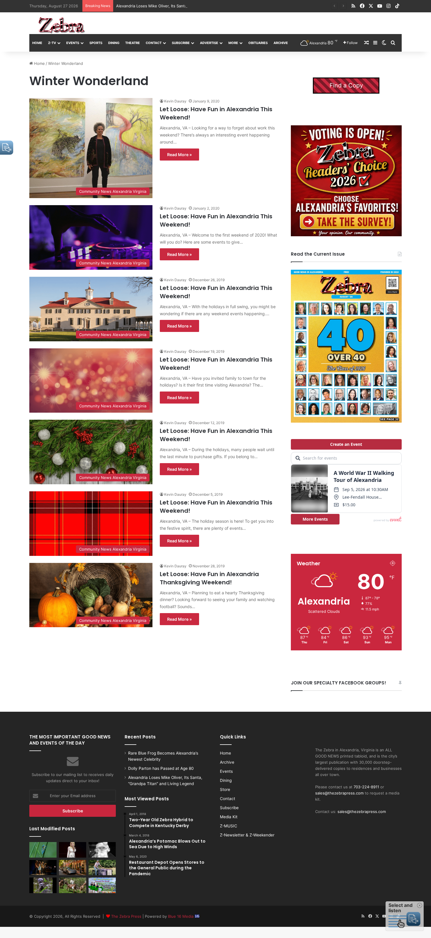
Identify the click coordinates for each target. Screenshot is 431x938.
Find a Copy (346, 85)
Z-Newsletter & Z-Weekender (247, 835)
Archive (281, 43)
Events (72, 43)
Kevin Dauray (175, 101)
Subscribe (181, 43)
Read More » (179, 154)
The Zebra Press (126, 916)
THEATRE (132, 43)
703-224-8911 (366, 787)
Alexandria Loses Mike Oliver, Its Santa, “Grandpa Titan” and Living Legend (184, 6)
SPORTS (95, 43)
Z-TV (52, 43)
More (233, 43)
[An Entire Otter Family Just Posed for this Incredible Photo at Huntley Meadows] (43, 885)
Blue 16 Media (181, 916)
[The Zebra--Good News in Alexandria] (61, 25)
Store (225, 789)
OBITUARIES (258, 43)
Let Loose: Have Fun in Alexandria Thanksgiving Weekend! (209, 578)
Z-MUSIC (228, 826)
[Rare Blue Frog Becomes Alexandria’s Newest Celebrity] (43, 849)
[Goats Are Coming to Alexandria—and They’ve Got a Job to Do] (72, 885)
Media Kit (228, 816)
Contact (154, 43)
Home (37, 43)
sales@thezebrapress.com (339, 793)
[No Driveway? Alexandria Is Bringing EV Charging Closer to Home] (72, 867)
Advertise (209, 43)
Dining (113, 43)
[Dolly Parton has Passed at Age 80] (72, 849)
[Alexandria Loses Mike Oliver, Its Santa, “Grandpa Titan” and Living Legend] (102, 849)
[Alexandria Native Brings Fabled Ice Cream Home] (102, 867)
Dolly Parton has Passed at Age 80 (161, 768)
